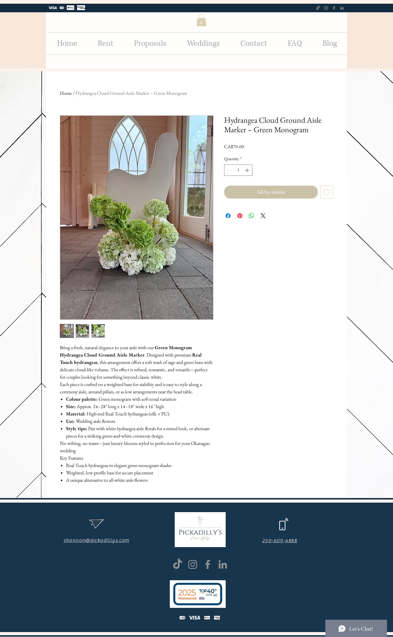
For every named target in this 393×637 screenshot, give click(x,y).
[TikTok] (318, 8)
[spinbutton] (238, 170)
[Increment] (247, 170)
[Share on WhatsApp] (251, 215)
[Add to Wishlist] (326, 192)
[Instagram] (326, 8)
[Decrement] (229, 170)
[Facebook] (334, 8)
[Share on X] (263, 215)
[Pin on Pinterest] (239, 215)
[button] (201, 20)
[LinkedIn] (342, 8)
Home (66, 93)
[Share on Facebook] (228, 215)
